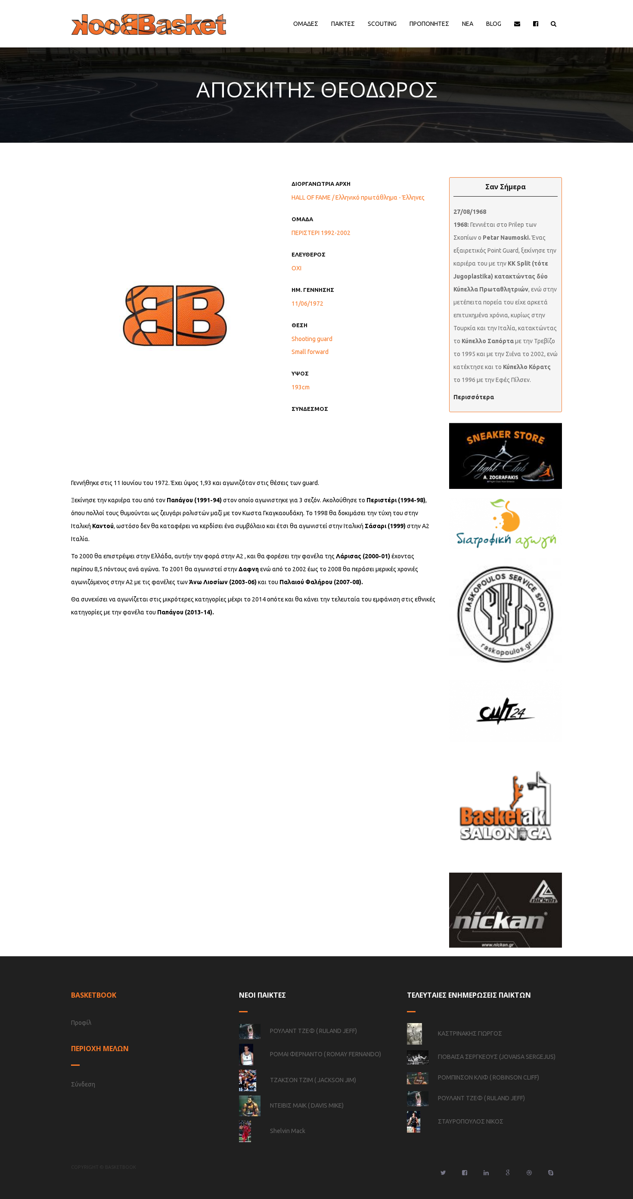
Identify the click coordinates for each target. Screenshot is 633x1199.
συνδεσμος (310, 409)
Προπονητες (429, 23)
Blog (493, 23)
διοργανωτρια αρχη (321, 184)
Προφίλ (81, 1022)
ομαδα (302, 219)
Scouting (382, 23)
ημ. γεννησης (313, 290)
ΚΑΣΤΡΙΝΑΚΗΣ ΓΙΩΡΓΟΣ (470, 1033)
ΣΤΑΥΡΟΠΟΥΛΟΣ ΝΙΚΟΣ (470, 1121)
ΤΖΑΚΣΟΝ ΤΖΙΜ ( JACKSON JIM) (313, 1080)
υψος (300, 373)
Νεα (467, 23)
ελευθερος (309, 254)
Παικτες (343, 23)
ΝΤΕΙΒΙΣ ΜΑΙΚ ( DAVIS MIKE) (307, 1105)
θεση (299, 325)
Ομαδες (305, 23)
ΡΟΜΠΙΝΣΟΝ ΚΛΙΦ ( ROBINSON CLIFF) (488, 1077)
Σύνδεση (83, 1084)
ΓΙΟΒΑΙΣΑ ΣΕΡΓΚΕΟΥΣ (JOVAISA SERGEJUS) (496, 1056)
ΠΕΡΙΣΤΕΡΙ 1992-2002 (321, 232)
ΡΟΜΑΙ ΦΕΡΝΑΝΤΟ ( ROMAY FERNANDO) (325, 1054)
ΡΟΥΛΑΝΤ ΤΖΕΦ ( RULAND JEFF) (313, 1030)
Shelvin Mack (287, 1130)
